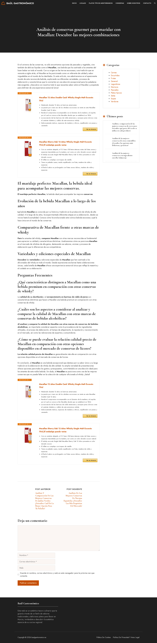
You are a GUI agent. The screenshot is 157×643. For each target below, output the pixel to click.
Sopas (113, 98)
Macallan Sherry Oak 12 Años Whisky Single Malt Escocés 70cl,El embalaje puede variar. (65, 143)
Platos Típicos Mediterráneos (101, 3)
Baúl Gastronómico (20, 3)
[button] (155, 3)
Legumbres (115, 84)
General (114, 81)
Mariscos (114, 87)
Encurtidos (115, 75)
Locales (83, 3)
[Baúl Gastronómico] (3, 3)
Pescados (114, 90)
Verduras (114, 101)
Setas (113, 95)
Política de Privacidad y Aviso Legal (126, 637)
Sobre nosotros (133, 3)
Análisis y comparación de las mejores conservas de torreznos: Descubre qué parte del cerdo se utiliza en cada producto (124, 127)
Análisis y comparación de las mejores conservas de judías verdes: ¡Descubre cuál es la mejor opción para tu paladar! (44, 501)
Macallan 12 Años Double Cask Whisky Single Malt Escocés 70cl (66, 99)
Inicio (74, 3)
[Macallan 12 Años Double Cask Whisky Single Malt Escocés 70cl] (28, 104)
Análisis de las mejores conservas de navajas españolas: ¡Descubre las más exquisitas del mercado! (73, 499)
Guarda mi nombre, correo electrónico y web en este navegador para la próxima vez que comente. (57, 574)
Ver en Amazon (91, 129)
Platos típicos (116, 92)
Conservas (120, 3)
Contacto (147, 3)
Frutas (113, 78)
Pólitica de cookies (103, 637)
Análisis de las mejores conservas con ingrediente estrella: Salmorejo (122, 155)
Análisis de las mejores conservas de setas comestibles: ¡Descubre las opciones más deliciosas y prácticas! (124, 141)
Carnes (114, 72)
